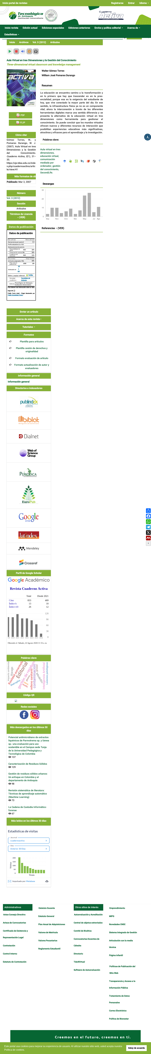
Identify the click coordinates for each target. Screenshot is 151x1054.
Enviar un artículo (29, 312)
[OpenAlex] (95, 161)
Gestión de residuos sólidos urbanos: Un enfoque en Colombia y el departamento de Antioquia (27, 777)
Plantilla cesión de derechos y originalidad (31, 349)
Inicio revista (11, 28)
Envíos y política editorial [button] (108, 28)
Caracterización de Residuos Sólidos (27, 764)
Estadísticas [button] (11, 34)
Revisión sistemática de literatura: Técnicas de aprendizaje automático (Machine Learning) (27, 794)
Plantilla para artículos (32, 341)
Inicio (12, 42)
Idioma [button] (143, 3)
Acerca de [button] (133, 28)
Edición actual (30, 28)
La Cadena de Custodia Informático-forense (27, 808)
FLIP (22, 122)
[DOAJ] (89, 161)
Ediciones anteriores (79, 28)
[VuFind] (71, 161)
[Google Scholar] (65, 161)
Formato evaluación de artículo (31, 358)
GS (19, 266)
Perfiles (30, 275)
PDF (22, 115)
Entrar (131, 3)
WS (19, 271)
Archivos (23, 42)
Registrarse (117, 3)
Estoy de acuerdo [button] (136, 1048)
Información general (18, 382)
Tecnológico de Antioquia (25, 279)
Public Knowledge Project (15, 295)
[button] (147, 137)
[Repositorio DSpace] (77, 161)
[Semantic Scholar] (101, 161)
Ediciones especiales (53, 28)
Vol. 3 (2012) (39, 42)
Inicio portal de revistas (15, 3)
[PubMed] (83, 161)
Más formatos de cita (26, 176)
